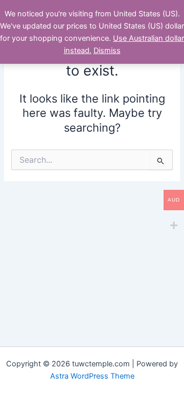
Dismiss (107, 50)
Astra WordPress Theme (92, 376)
